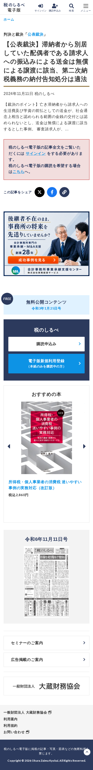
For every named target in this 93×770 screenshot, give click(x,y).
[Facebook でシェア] (52, 192)
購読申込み (55, 10)
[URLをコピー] (64, 192)
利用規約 (11, 725)
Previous (8, 446)
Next (84, 446)
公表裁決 (36, 34)
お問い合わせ (14, 732)
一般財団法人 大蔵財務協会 (25, 712)
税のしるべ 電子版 (14, 7)
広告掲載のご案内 (27, 660)
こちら (19, 172)
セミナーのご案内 (27, 643)
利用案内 (11, 719)
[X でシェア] (40, 192)
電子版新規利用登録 (46, 363)
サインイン (40, 10)
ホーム (9, 19)
